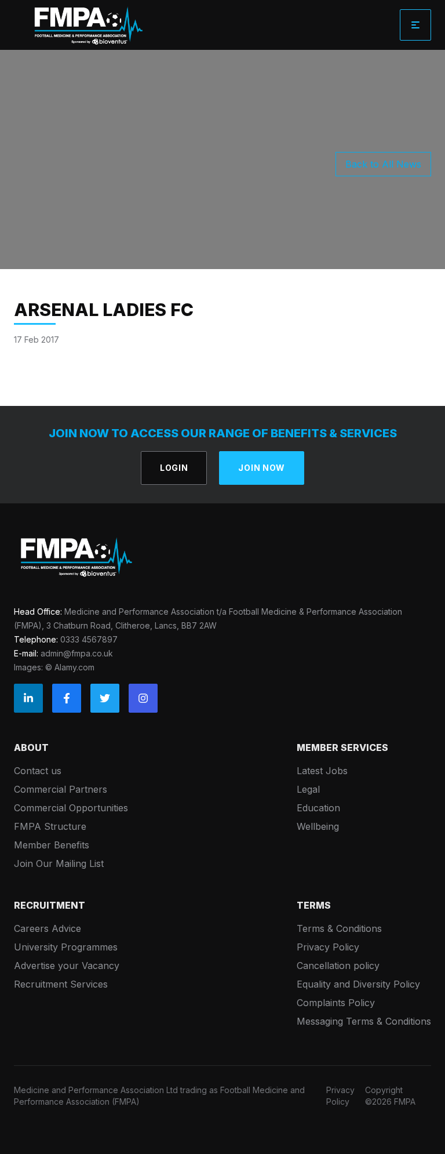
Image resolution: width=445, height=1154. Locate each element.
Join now (261, 468)
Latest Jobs (322, 770)
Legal (308, 789)
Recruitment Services (61, 984)
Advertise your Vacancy (66, 965)
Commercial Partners (60, 789)
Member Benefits (51, 845)
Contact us (37, 770)
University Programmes (66, 947)
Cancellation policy (338, 965)
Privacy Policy (328, 947)
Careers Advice (47, 928)
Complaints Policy (336, 1002)
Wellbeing (318, 826)
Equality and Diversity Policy (358, 984)
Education (318, 808)
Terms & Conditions (339, 928)
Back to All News (383, 164)
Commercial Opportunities (71, 808)
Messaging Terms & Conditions (364, 1021)
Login (174, 468)
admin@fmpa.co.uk (77, 653)
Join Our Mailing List (59, 863)
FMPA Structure (50, 826)
